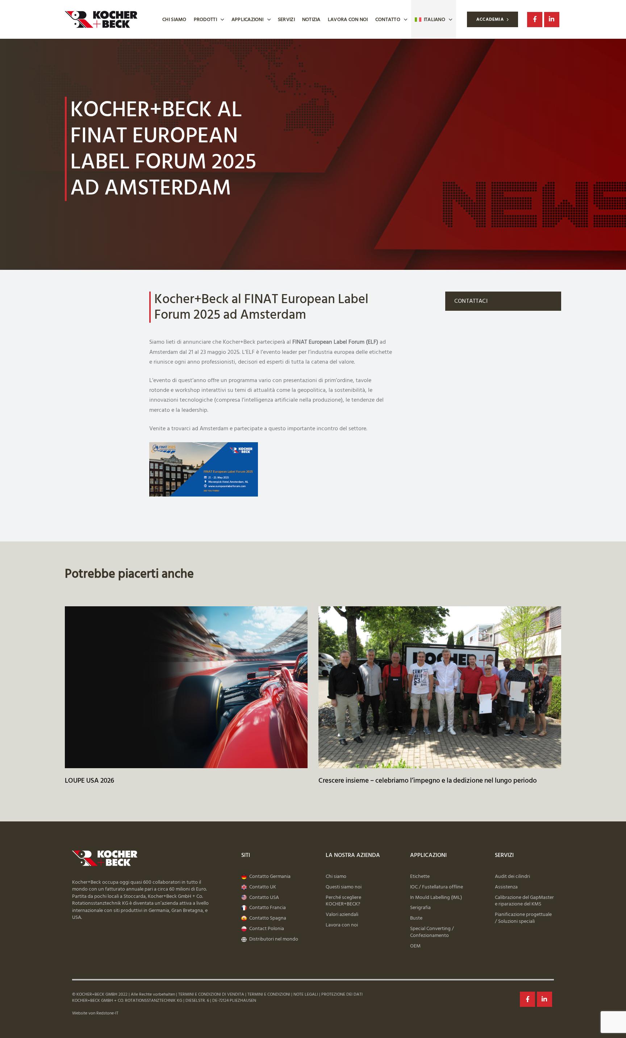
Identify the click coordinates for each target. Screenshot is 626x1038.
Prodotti (205, 19)
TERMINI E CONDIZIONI (268, 994)
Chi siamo (174, 19)
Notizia (311, 19)
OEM (415, 946)
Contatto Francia (267, 907)
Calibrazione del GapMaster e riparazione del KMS (524, 901)
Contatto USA (264, 897)
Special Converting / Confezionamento (432, 932)
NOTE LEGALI (305, 994)
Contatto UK (262, 887)
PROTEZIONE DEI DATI (342, 994)
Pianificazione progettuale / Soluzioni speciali (523, 918)
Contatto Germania (270, 876)
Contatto (387, 19)
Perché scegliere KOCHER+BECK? (343, 901)
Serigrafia (420, 907)
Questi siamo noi (344, 887)
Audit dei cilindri (512, 876)
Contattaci (471, 301)
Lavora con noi (348, 19)
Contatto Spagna (267, 918)
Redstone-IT (107, 1013)
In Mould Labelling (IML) (436, 897)
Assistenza (506, 887)
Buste (416, 918)
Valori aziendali (342, 914)
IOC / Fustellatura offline (436, 887)
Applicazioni (247, 19)
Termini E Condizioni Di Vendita (211, 994)
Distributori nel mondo (273, 939)
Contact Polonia (266, 928)
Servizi (286, 19)
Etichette (420, 876)
